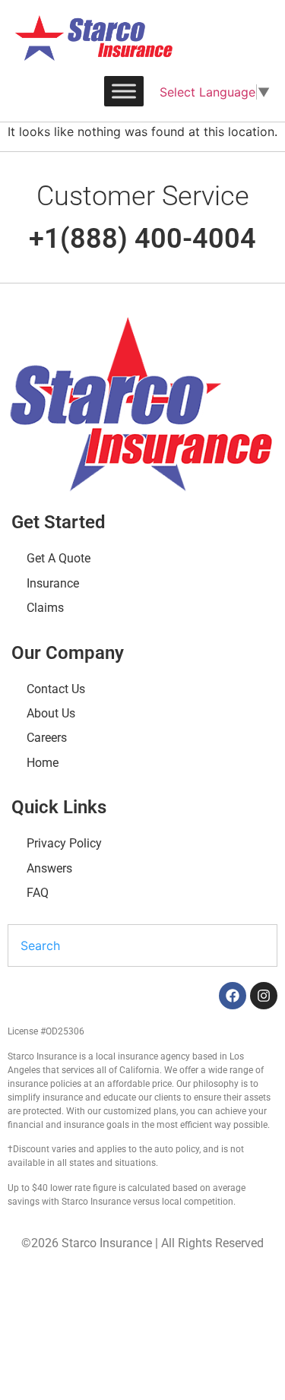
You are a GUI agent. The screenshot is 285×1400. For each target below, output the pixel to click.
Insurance (53, 583)
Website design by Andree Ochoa (118, 1287)
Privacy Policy (64, 843)
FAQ (38, 892)
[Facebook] (232, 995)
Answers (49, 868)
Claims (45, 607)
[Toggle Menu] (124, 91)
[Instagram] (263, 995)
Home (43, 762)
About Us (51, 713)
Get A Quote (58, 558)
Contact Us (56, 689)
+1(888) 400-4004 (142, 239)
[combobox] (142, 945)
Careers (47, 737)
